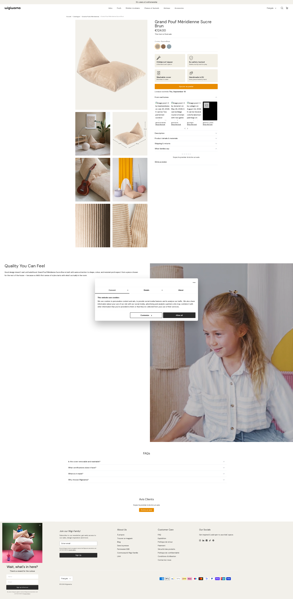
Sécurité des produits (166, 549)
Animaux (167, 8)
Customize (145, 315)
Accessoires (179, 8)
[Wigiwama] (13, 8)
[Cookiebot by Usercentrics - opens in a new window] (185, 282)
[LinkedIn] (203, 540)
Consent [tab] (112, 290)
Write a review (161, 162)
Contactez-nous (164, 560)
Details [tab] (146, 290)
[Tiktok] (210, 540)
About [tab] (180, 290)
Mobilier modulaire (133, 8)
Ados (110, 8)
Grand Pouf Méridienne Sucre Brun (112, 16)
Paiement (161, 545)
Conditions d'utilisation (167, 556)
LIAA (119, 556)
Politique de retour (165, 542)
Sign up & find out (22, 587)
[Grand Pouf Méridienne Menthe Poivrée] (169, 46)
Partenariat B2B (123, 549)
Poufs (119, 8)
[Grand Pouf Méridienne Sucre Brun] (157, 46)
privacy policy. (72, 550)
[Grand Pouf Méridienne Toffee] (163, 46)
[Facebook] (207, 540)
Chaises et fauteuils (151, 8)
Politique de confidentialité (168, 553)
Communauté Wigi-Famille (127, 553)
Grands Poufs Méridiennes (90, 16)
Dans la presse (123, 545)
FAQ (159, 535)
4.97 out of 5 (150, 2)
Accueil (68, 16)
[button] (162, 114)
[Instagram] (200, 540)
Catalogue (76, 16)
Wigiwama (68, 584)
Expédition (162, 538)
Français (270, 8)
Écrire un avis (146, 510)
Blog (119, 542)
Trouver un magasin (125, 538)
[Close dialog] (39, 525)
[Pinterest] (213, 540)
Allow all (179, 315)
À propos (120, 535)
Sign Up (78, 555)
